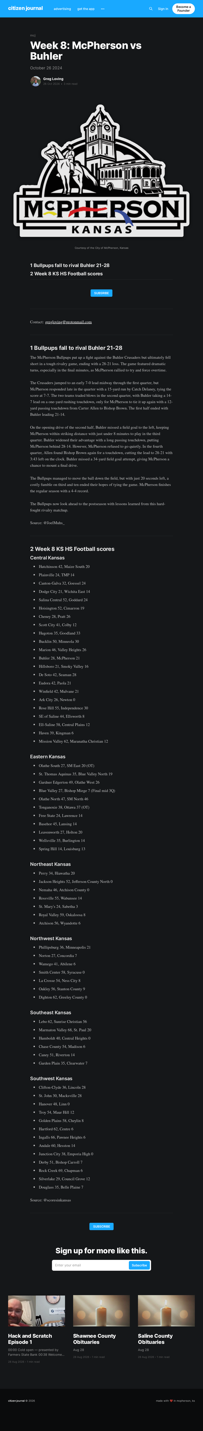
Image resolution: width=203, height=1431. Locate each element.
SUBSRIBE (101, 293)
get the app (86, 9)
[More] (103, 9)
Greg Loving (53, 79)
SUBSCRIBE (101, 1226)
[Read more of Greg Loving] (35, 81)
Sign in (163, 9)
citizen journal (25, 8)
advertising (62, 9)
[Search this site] (151, 9)
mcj (32, 35)
